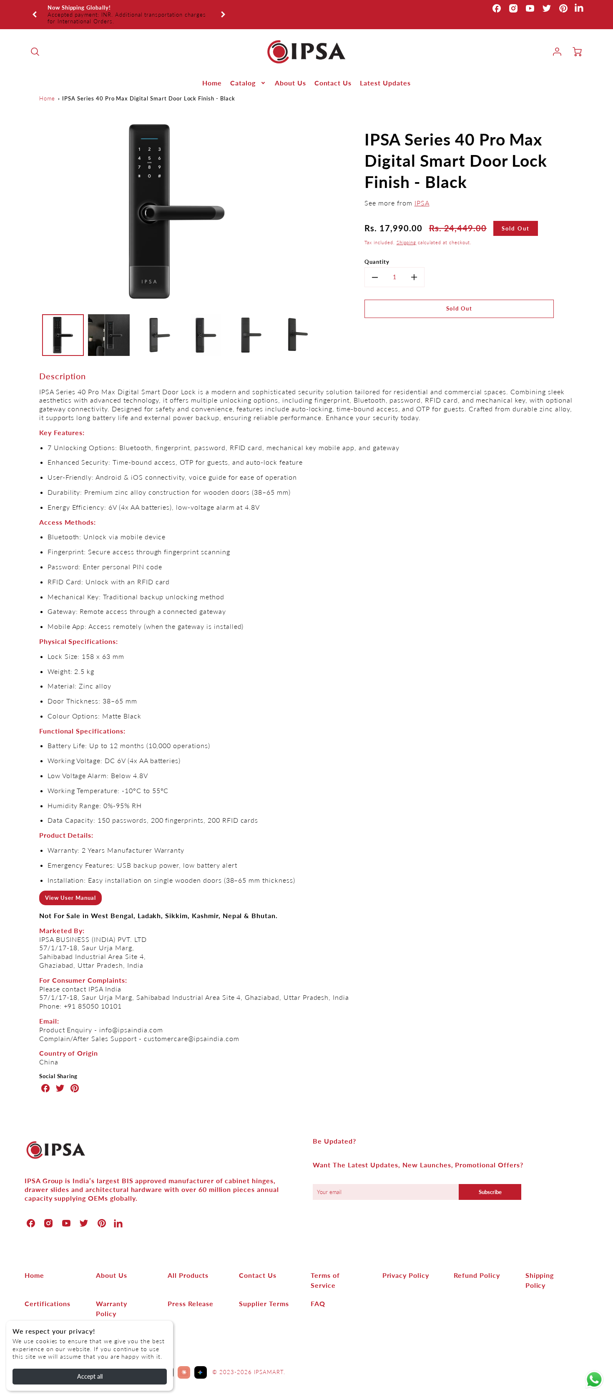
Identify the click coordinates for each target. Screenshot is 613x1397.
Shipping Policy (539, 1270)
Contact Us (333, 72)
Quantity (376, 251)
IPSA (422, 192)
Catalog (243, 72)
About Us (290, 72)
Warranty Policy (111, 1298)
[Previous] (35, 9)
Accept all (90, 1376)
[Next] (222, 9)
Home (212, 72)
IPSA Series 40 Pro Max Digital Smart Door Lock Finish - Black (148, 87)
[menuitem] (212, 72)
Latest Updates (385, 72)
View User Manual (70, 887)
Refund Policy (477, 1265)
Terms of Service (325, 1270)
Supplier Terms (264, 1293)
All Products (188, 1265)
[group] (128, 9)
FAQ (318, 1293)
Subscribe (490, 1181)
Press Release (191, 1293)
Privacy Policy (405, 1265)
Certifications (47, 1293)
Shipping (407, 232)
